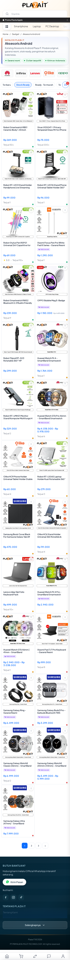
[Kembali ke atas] (63, 944)
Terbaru (7, 84)
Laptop (37, 26)
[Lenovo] (35, 73)
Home (5, 34)
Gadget (15, 34)
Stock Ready (23, 84)
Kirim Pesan (17, 882)
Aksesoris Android (31, 34)
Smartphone (21, 26)
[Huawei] (7, 73)
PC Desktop (52, 26)
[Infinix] (21, 73)
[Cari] (7, 14)
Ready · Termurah (44, 84)
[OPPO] (63, 73)
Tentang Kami (10, 912)
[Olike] (49, 73)
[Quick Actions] (31, 94)
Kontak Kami (10, 917)
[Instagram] (13, 897)
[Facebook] (5, 897)
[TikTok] (21, 897)
